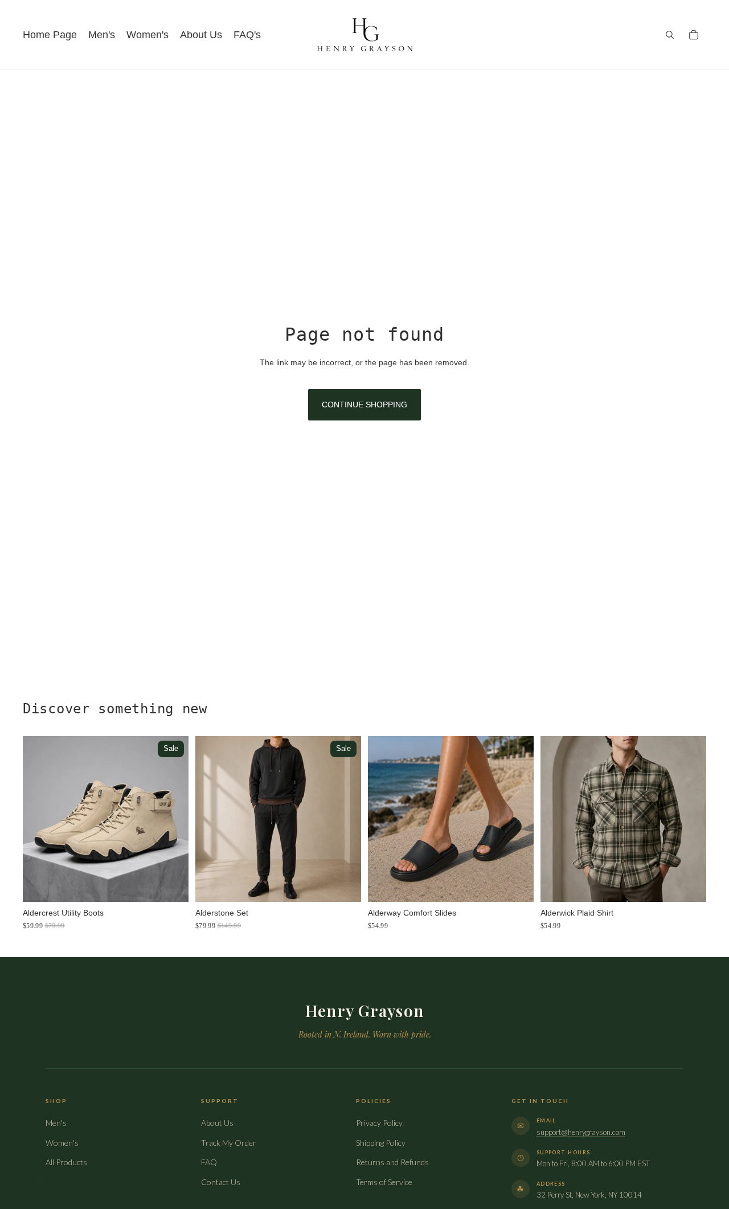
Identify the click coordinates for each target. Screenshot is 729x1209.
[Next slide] (171, 819)
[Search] (669, 34)
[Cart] (693, 34)
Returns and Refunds (392, 1162)
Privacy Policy (379, 1123)
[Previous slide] (40, 819)
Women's (62, 1142)
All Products (66, 1162)
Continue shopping (364, 404)
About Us (217, 1123)
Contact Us (220, 1182)
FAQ (209, 1162)
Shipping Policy (381, 1142)
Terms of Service (384, 1182)
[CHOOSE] (171, 885)
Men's (56, 1123)
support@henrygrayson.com (580, 1132)
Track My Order (228, 1142)
